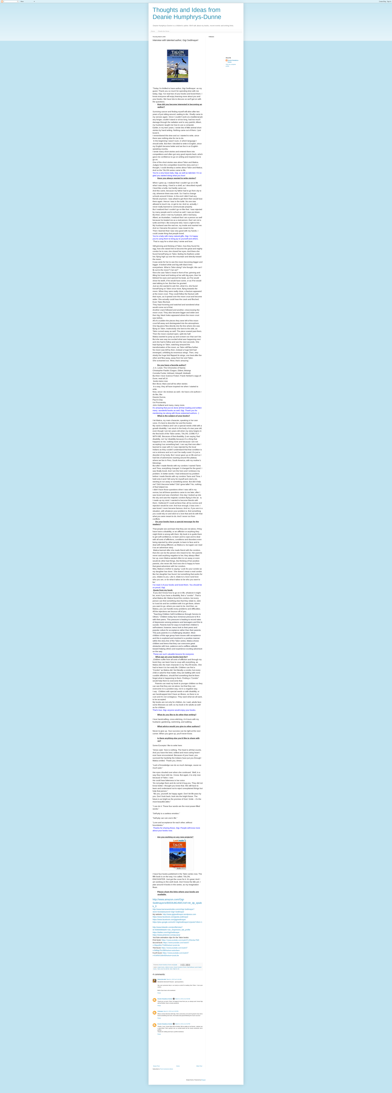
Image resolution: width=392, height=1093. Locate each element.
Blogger (203, 1080)
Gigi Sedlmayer (190, 967)
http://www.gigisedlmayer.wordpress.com (179, 914)
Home (153, 31)
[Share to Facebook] (187, 965)
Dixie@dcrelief (162, 979)
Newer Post (156, 1066)
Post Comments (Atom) (166, 1069)
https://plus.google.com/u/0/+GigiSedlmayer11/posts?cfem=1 (177, 922)
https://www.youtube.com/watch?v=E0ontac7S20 (180, 940)
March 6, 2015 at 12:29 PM (171, 1011)
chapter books (160, 967)
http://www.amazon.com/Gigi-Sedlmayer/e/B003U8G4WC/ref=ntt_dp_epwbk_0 (177, 903)
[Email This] (181, 965)
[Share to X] (185, 965)
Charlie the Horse (163, 31)
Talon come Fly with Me (163, 969)
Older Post (199, 1066)
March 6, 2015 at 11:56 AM (182, 999)
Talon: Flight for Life (174, 969)
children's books (169, 967)
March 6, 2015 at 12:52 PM (182, 1024)
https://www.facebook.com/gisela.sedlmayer (170, 917)
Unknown (160, 1011)
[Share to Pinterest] (189, 965)
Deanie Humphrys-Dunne (180, 967)
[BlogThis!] (183, 965)
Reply (159, 993)
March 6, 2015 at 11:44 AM (174, 979)
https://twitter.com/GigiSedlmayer (166, 932)
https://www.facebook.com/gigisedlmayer (169, 920)
